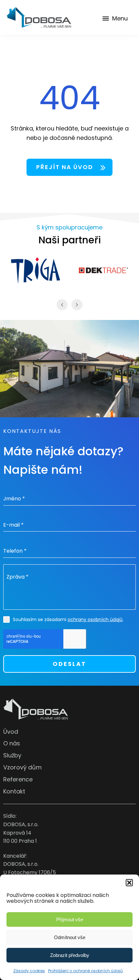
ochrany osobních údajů (95, 619)
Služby (12, 755)
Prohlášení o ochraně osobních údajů (85, 971)
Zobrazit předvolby (69, 955)
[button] (129, 882)
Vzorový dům (22, 767)
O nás (11, 743)
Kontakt (14, 791)
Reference (18, 779)
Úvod (10, 732)
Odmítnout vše (69, 937)
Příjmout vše (69, 919)
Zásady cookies (29, 971)
